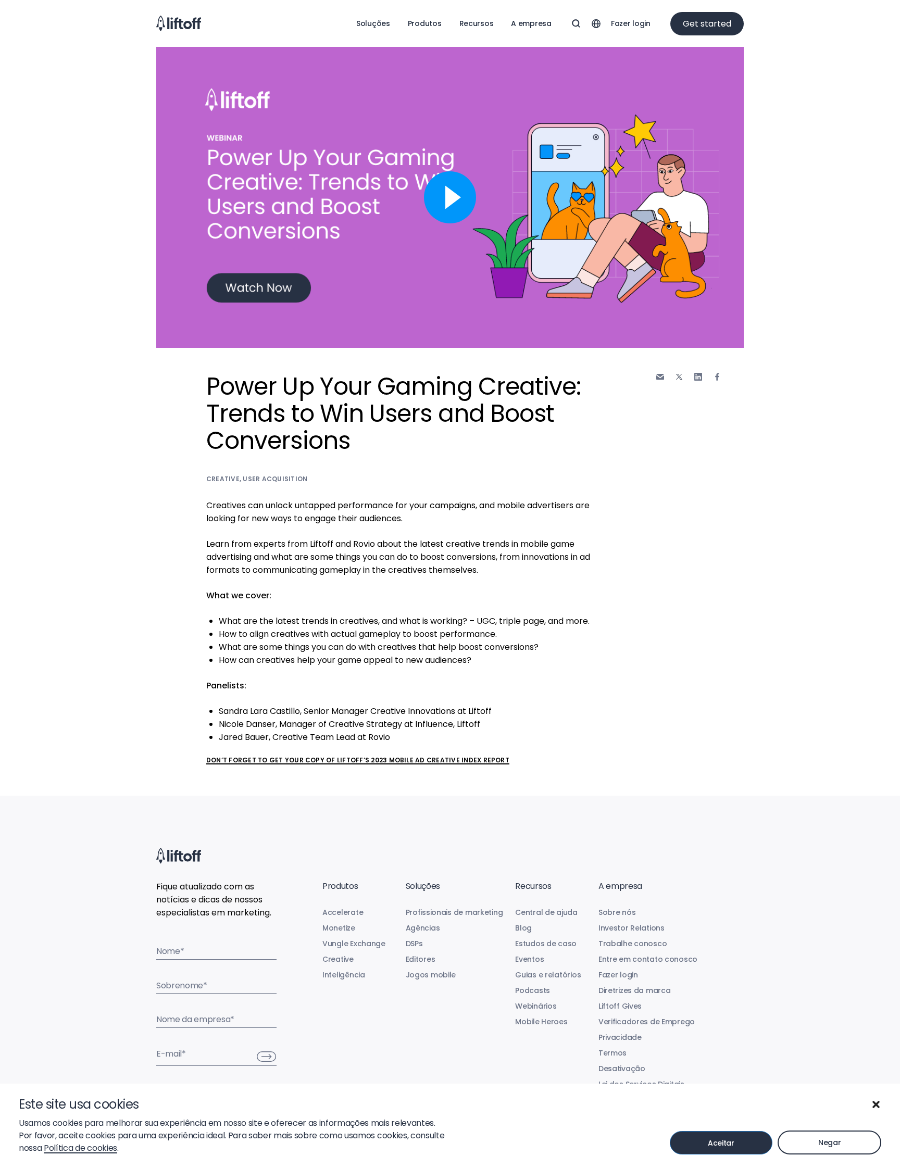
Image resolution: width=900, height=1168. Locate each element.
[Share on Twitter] (679, 377)
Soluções (373, 23)
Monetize (338, 928)
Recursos (476, 23)
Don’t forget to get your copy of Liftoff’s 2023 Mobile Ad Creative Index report (357, 760)
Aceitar (721, 1143)
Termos (612, 1053)
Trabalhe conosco (632, 943)
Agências (423, 928)
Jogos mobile (431, 975)
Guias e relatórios (548, 975)
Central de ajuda (546, 912)
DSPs (414, 943)
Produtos (425, 23)
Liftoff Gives (620, 1006)
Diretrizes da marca (634, 990)
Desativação (621, 1068)
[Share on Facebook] (717, 377)
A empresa (531, 23)
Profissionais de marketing (454, 912)
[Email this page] (660, 377)
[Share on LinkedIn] (698, 377)
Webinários (535, 1006)
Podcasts (532, 990)
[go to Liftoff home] (178, 23)
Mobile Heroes (541, 1021)
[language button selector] (596, 23)
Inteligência (343, 975)
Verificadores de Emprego (646, 1021)
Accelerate (342, 912)
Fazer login (631, 23)
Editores (420, 959)
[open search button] (576, 23)
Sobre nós (616, 912)
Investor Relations (631, 928)
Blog (523, 928)
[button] (876, 1104)
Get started (707, 24)
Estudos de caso (546, 943)
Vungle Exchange (353, 943)
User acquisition (275, 478)
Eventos (529, 959)
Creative (223, 478)
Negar (829, 1142)
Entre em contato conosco (647, 959)
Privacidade (620, 1037)
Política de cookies (80, 1148)
